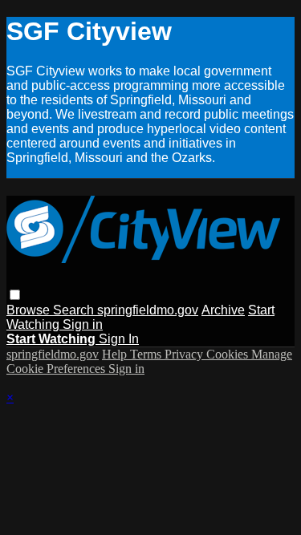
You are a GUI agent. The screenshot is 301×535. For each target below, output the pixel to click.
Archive (223, 310)
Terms (147, 354)
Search (75, 310)
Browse (29, 310)
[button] (15, 295)
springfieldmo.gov (147, 310)
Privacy (185, 354)
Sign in (83, 324)
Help (116, 354)
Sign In (119, 339)
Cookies (228, 354)
